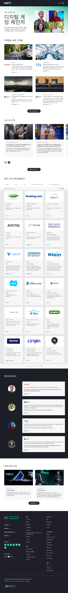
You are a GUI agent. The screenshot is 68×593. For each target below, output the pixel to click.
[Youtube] (19, 545)
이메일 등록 (49, 542)
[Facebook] (16, 545)
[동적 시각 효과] (9, 556)
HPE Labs (28, 530)
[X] (8, 545)
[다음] (9, 162)
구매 (6, 525)
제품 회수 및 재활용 (30, 551)
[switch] (8, 556)
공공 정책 (28, 542)
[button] (59, 3)
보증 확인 (28, 559)
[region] (34, 140)
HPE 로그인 (49, 555)
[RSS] (5, 548)
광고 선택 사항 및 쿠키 (19, 581)
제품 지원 (28, 554)
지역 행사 (48, 524)
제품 (6, 528)
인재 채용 (28, 524)
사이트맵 (27, 581)
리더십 (27, 539)
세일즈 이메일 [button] (9, 532)
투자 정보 (28, 536)
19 (38, 366)
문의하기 (48, 534)
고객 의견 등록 (49, 558)
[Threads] (14, 545)
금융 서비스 (49, 547)
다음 (41, 366)
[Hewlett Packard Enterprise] (7, 3)
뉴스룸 (48, 527)
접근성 (27, 522)
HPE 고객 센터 (49, 553)
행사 (47, 519)
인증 (47, 565)
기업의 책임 (28, 527)
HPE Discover (49, 522)
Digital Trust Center (51, 537)
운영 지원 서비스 (29, 549)
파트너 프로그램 (50, 570)
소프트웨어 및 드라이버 (30, 557)
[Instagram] (11, 545)
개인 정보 (6, 581)
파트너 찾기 (49, 568)
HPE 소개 (28, 519)
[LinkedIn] (5, 545)
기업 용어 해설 (49, 545)
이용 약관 (11, 581)
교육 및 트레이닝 (50, 539)
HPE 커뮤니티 (49, 550)
